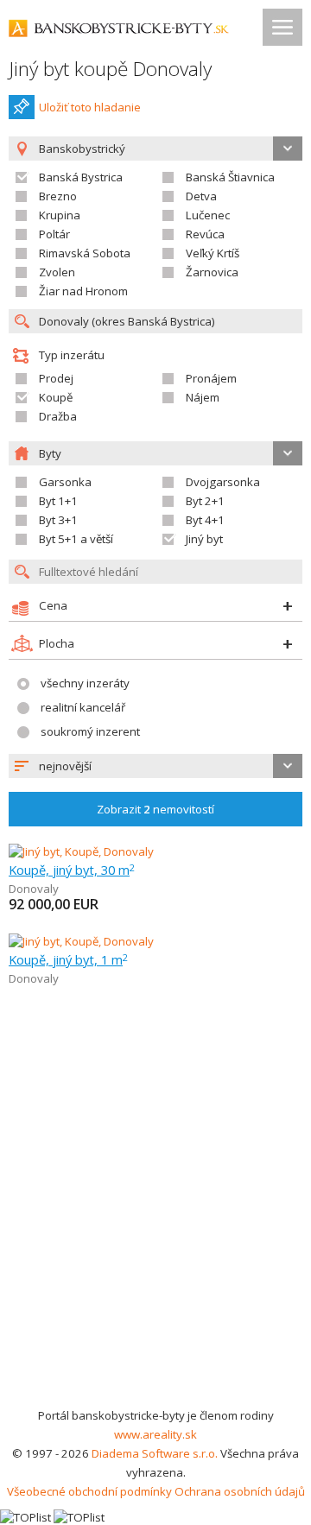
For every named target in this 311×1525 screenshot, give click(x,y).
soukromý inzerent (90, 731)
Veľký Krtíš (212, 253)
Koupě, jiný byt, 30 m (72, 869)
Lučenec (208, 215)
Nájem (202, 397)
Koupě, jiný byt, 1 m (68, 959)
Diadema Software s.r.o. (155, 1453)
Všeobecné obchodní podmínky (89, 1491)
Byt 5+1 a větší (76, 539)
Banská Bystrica (81, 177)
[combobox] (155, 766)
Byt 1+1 (58, 501)
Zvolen (57, 272)
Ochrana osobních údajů (240, 1491)
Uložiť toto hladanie (90, 107)
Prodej (56, 378)
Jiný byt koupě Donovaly (110, 68)
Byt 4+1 (205, 520)
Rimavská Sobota (84, 253)
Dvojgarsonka (223, 482)
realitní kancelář (83, 707)
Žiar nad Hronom (83, 291)
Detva (201, 196)
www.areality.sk (155, 1434)
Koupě (56, 397)
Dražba (58, 416)
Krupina (59, 215)
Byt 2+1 (205, 501)
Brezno (58, 196)
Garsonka (65, 482)
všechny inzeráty (85, 683)
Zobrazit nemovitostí (155, 809)
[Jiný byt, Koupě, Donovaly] (81, 851)
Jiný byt (204, 539)
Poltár (54, 234)
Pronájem (211, 378)
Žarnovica (212, 272)
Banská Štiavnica (230, 177)
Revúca (205, 234)
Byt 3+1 (58, 520)
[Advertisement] (155, 1241)
